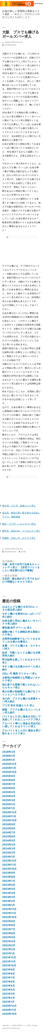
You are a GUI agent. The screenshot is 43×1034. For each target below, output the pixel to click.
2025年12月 (9, 763)
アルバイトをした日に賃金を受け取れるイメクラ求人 (21, 732)
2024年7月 (8, 832)
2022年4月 (8, 941)
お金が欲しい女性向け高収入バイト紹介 (16, 1025)
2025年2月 (8, 804)
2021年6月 (8, 981)
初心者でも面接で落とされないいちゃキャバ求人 (21, 686)
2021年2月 (8, 997)
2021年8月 (8, 973)
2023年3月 (8, 896)
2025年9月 (8, 775)
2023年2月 (8, 900)
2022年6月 (8, 933)
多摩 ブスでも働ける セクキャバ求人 (21, 647)
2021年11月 (9, 961)
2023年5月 (8, 888)
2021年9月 (8, 969)
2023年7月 (8, 880)
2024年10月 (9, 820)
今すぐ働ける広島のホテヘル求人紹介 (21, 668)
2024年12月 (9, 812)
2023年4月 (8, 892)
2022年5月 (8, 937)
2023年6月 (8, 884)
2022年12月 (9, 909)
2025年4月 (8, 796)
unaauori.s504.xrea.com (13, 42)
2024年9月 (8, 824)
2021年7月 (8, 977)
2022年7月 (8, 929)
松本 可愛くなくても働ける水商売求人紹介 (21, 654)
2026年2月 (8, 755)
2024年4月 (9, 844)
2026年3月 (8, 751)
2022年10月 (9, 917)
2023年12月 (9, 860)
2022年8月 (8, 925)
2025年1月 (8, 808)
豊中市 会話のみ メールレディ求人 (21, 531)
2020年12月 (9, 1005)
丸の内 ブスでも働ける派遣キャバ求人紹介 (21, 700)
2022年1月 (8, 953)
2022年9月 (8, 921)
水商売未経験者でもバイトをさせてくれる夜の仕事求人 (21, 640)
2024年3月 (8, 848)
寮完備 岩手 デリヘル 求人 (17, 627)
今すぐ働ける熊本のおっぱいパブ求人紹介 (21, 615)
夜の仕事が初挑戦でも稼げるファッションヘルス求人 (21, 693)
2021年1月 (8, 1001)
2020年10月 (9, 1013)
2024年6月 (8, 836)
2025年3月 (8, 800)
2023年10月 (9, 868)
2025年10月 (9, 771)
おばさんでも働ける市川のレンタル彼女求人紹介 (20, 608)
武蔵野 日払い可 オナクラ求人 (19, 538)
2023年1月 (8, 904)
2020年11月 (9, 1009)
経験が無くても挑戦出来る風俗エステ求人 (21, 633)
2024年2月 (8, 852)
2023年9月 (8, 872)
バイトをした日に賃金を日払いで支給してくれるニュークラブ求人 (21, 718)
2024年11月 (9, 816)
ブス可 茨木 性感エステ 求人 (18, 705)
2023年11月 (9, 864)
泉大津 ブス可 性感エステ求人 (19, 505)
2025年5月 (8, 792)
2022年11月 (9, 913)
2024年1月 (8, 856)
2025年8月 (8, 780)
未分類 (23, 552)
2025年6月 (8, 788)
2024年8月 (8, 828)
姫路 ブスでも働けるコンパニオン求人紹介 (21, 711)
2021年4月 (8, 989)
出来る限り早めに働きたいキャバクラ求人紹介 (21, 622)
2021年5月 (8, 985)
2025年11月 (9, 767)
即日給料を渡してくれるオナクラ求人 (21, 661)
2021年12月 (9, 957)
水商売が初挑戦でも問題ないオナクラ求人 (21, 679)
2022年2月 (8, 949)
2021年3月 (8, 993)
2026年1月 (8, 759)
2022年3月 (8, 945)
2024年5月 (8, 840)
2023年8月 (8, 876)
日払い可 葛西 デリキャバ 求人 (19, 673)
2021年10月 (9, 965)
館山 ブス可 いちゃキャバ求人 (19, 523)
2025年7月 (8, 784)
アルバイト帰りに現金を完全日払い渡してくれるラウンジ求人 (21, 725)
